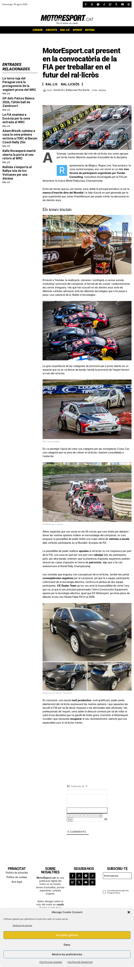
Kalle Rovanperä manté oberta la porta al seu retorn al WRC (19, 154)
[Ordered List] (82, 816)
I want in (115, 883)
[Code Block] (92, 816)
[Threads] (128, 4)
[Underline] (75, 816)
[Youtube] (122, 4)
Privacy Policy (113, 893)
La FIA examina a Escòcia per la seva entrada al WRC (16, 118)
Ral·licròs (70, 84)
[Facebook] (86, 4)
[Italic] (71, 816)
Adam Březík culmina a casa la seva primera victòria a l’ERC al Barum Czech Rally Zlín (19, 136)
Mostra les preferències (67, 954)
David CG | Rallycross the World (71, 90)
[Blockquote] (89, 816)
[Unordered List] (85, 816)
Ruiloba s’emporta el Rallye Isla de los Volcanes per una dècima (17, 172)
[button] (129, 912)
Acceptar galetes (67, 935)
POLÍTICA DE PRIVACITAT (80, 962)
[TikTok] (104, 4)
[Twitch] (110, 4)
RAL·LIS (6, 94)
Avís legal (17, 881)
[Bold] (68, 816)
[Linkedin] (70, 96)
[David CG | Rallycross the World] (45, 90)
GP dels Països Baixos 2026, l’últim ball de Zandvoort (18, 102)
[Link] (96, 816)
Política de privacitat (17, 872)
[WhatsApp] (54, 96)
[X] (116, 4)
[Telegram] (86, 96)
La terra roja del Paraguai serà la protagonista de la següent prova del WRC (19, 84)
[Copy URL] (78, 96)
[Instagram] (92, 4)
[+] (70, 819)
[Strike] (78, 816)
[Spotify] (98, 4)
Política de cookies (16, 877)
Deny (67, 944)
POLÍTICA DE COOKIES (50, 962)
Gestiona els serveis (22, 925)
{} (100, 815)
